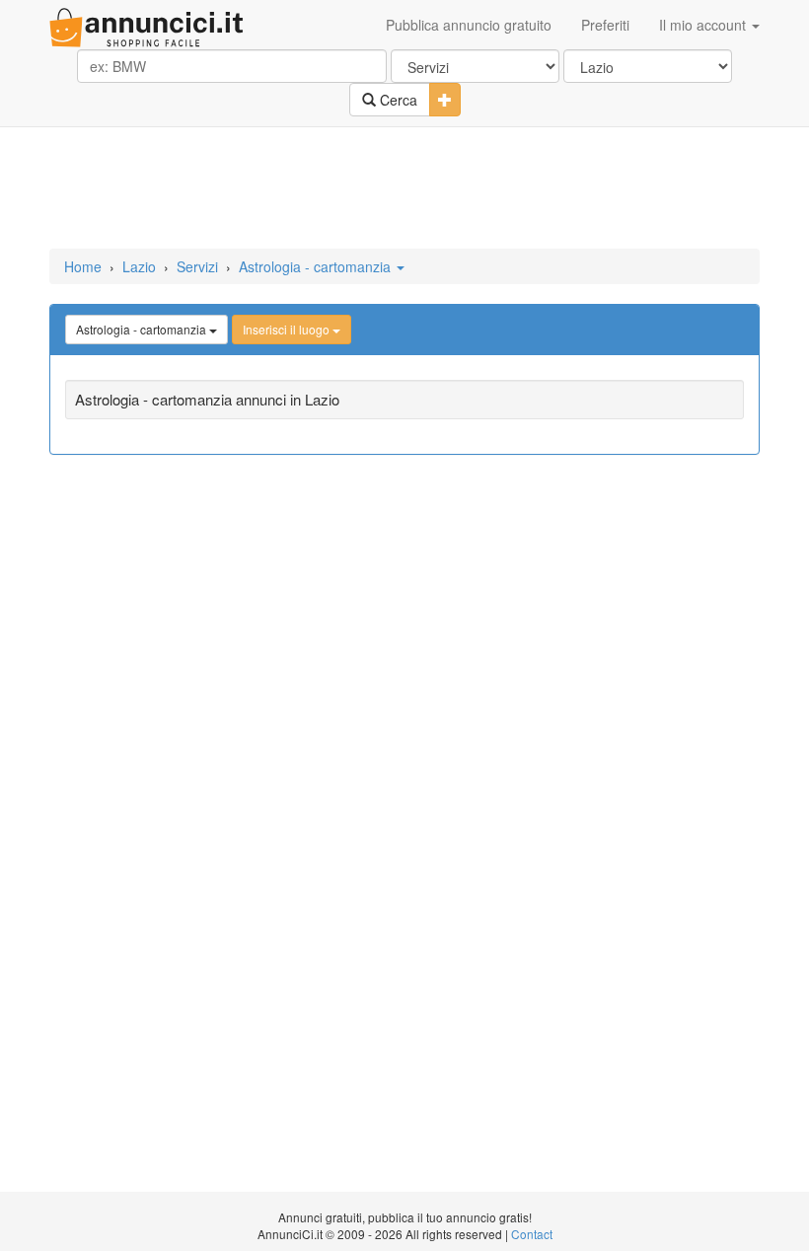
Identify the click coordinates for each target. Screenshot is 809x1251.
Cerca (396, 100)
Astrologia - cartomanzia (317, 266)
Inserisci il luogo (287, 329)
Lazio (139, 266)
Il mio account (704, 25)
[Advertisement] (404, 189)
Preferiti (605, 25)
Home (83, 266)
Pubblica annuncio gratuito (469, 25)
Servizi (197, 266)
